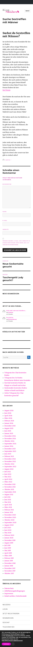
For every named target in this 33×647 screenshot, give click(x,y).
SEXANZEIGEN (8, 618)
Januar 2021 (8, 512)
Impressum (8, 593)
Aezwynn (10, 312)
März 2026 (8, 418)
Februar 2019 (9, 558)
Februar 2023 (9, 456)
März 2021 (8, 507)
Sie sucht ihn (9, 317)
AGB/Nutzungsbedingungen (14, 591)
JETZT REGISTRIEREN (11, 613)
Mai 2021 (7, 502)
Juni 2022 (7, 474)
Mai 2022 (7, 477)
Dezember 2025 (10, 426)
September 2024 (10, 444)
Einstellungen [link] (10, 636)
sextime (7, 160)
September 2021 (10, 492)
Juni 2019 (7, 548)
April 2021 (8, 505)
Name (5, 211)
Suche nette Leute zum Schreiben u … (16, 310)
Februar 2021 (9, 510)
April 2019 (8, 553)
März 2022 (8, 482)
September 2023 (10, 451)
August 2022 (8, 469)
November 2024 (10, 438)
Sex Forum (6, 90)
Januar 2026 (8, 423)
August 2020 (9, 525)
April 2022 (8, 479)
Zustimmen (6, 644)
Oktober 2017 (9, 573)
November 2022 (10, 461)
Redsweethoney (12, 319)
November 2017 (9, 571)
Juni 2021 (7, 499)
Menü (27, 11)
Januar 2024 (8, 446)
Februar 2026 (9, 421)
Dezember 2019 (9, 540)
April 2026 (8, 416)
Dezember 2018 (9, 563)
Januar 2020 (8, 538)
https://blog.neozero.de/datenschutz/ (12, 640)
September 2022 (10, 466)
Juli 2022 (7, 472)
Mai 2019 (7, 550)
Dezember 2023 (10, 449)
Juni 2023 (7, 454)
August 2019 (8, 543)
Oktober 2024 (9, 441)
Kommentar (7, 184)
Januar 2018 (8, 566)
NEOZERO (6, 605)
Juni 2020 (7, 530)
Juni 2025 (7, 431)
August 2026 (8, 410)
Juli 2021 (7, 497)
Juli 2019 (7, 545)
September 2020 (10, 522)
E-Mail (5, 220)
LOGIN (5, 609)
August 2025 (8, 428)
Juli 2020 (7, 527)
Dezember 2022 (10, 459)
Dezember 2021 (9, 484)
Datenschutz (9, 588)
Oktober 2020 (9, 520)
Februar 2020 (9, 535)
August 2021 (8, 494)
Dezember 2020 (10, 515)
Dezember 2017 (9, 568)
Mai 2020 (7, 533)
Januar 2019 (8, 561)
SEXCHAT (6, 622)
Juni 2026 (7, 413)
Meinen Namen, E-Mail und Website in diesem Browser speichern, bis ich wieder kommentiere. (16, 242)
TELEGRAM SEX (8, 627)
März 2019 (8, 555)
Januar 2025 (8, 433)
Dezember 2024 (10, 436)
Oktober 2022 (9, 464)
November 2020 (10, 517)
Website (6, 229)
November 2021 (9, 487)
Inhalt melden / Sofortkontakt (15, 596)
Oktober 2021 (9, 489)
